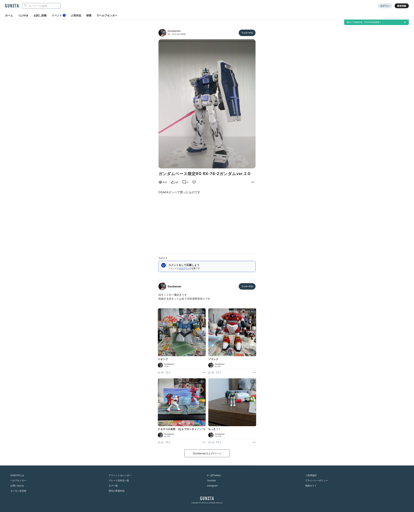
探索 (89, 15)
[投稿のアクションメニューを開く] (204, 372)
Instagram (212, 485)
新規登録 (401, 5)
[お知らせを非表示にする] (405, 22)
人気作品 (76, 15)
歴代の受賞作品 (117, 490)
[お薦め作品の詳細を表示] (253, 182)
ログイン (384, 5)
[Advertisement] (207, 223)
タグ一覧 (113, 485)
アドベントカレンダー (120, 475)
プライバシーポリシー (316, 480)
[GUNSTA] (12, 6)
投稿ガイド (311, 485)
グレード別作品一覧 (119, 480)
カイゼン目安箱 (18, 490)
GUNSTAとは (17, 475)
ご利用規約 (311, 475)
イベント (58, 15)
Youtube (211, 480)
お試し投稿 (40, 15)
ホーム (9, 15)
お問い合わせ (17, 485)
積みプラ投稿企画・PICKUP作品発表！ (364, 22)
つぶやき (23, 15)
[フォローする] (247, 33)
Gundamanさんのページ (207, 453)
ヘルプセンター (108, 15)
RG (169, 34)
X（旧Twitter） (215, 475)
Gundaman (174, 30)
